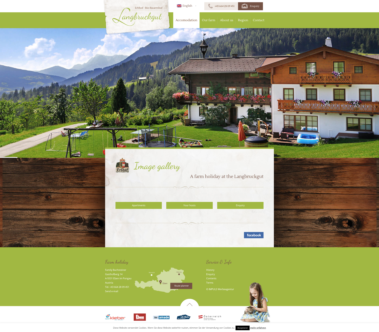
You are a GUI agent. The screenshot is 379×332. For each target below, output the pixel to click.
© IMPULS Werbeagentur (220, 289)
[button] (186, 5)
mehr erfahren (258, 327)
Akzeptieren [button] (242, 328)
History (210, 270)
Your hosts (189, 205)
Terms (209, 282)
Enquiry (240, 205)
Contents (211, 278)
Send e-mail (111, 291)
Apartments (138, 205)
